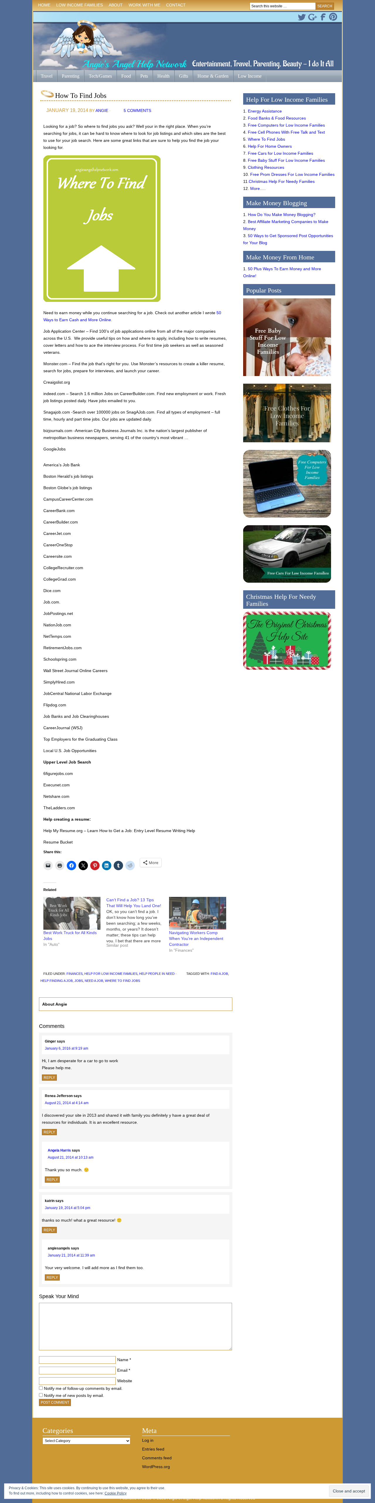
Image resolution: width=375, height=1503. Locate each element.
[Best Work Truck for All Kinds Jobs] (71, 913)
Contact (176, 5)
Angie (102, 110)
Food (126, 76)
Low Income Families (78, 6)
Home (44, 5)
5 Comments (137, 110)
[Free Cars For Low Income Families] (287, 584)
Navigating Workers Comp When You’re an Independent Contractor (196, 938)
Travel (44, 77)
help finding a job (56, 980)
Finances (75, 973)
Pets (144, 76)
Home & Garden (211, 77)
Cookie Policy (116, 1493)
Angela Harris (59, 1150)
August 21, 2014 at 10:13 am (70, 1157)
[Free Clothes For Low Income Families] (287, 443)
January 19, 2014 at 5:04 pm (67, 1208)
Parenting (70, 76)
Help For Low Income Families (110, 973)
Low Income (247, 77)
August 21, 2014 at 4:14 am (66, 1103)
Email (122, 1370)
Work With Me (144, 5)
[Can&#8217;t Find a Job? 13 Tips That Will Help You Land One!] (137, 925)
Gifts (181, 77)
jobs (78, 980)
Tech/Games (98, 77)
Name (122, 1359)
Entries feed (153, 1449)
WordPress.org (156, 1466)
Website (124, 1380)
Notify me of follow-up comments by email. (83, 1388)
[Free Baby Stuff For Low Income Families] (287, 377)
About (114, 6)
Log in (148, 1440)
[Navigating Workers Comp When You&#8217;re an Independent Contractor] (197, 913)
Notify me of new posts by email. (74, 1395)
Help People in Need (157, 973)
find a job (219, 973)
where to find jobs (122, 980)
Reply (49, 1078)
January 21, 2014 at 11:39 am (71, 1255)
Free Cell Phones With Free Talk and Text (286, 132)
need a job (94, 980)
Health (161, 77)
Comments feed (157, 1458)
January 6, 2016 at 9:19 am (66, 1048)
